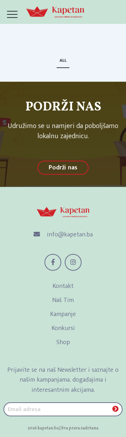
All (62, 60)
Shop (63, 342)
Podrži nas (63, 167)
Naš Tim (63, 300)
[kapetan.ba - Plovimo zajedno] (55, 12)
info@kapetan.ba (69, 234)
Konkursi (63, 328)
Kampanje (63, 314)
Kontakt (63, 286)
